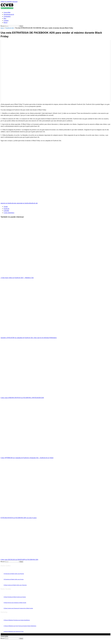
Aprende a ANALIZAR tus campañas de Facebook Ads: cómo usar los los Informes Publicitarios (29, 337)
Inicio (2, 28)
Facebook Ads (9, 28)
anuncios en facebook (7, 203)
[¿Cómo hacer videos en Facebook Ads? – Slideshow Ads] (52, 274)
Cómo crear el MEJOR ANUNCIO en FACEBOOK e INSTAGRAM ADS (22, 397)
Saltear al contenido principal (9, 1)
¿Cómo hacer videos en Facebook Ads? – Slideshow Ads (17, 277)
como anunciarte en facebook (21, 203)
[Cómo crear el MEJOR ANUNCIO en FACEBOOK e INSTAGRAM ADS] (52, 394)
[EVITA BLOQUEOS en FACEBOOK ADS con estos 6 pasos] (52, 514)
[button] (5, 22)
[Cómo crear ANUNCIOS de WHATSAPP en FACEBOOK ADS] (28, 556)
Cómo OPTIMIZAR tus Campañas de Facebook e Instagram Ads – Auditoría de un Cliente (27, 458)
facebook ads (34, 203)
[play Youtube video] (55, 71)
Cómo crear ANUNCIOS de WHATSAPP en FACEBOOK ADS (19, 559)
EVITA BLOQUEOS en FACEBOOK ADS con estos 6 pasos (19, 517)
